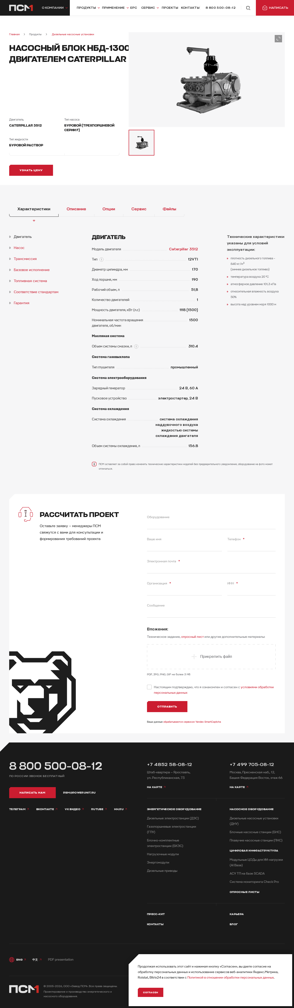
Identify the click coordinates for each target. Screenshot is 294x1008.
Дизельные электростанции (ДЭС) (173, 818)
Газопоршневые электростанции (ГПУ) (171, 829)
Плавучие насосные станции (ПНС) (256, 840)
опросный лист (192, 637)
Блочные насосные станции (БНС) (255, 832)
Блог (234, 924)
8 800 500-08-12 (55, 766)
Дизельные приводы (162, 871)
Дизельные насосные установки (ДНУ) (254, 821)
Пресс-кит (156, 914)
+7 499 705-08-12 (252, 764)
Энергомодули (158, 862)
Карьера (237, 914)
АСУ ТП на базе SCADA (247, 873)
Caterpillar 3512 (183, 249)
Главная (14, 34)
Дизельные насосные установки (73, 34)
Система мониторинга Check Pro (254, 882)
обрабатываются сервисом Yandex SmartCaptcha (192, 721)
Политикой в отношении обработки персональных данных (230, 977)
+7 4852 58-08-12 (169, 764)
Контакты (155, 924)
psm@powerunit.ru (79, 792)
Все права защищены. (103, 986)
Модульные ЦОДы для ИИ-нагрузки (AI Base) (256, 862)
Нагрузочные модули (163, 854)
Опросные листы (244, 892)
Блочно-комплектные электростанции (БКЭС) (165, 843)
